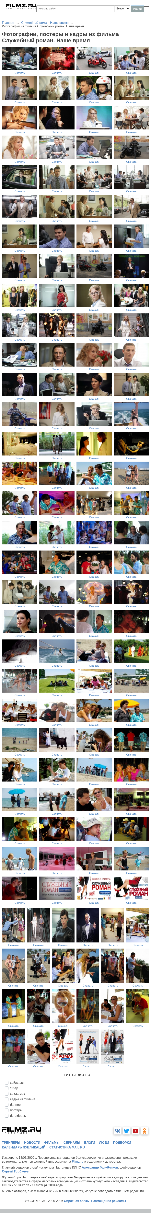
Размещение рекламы (108, 1201)
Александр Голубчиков (100, 1167)
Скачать (20, 72)
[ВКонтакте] (117, 1130)
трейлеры (11, 1142)
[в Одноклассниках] (144, 1130)
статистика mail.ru (67, 1147)
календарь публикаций (23, 1147)
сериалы (72, 1142)
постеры (16, 1110)
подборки (122, 1142)
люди (104, 1142)
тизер (14, 1088)
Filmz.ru (78, 1161)
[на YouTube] (135, 1130)
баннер (15, 1104)
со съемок (17, 1093)
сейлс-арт (17, 1082)
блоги (89, 1142)
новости (32, 1142)
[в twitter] (126, 1130)
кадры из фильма (22, 1099)
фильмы (52, 1142)
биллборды (18, 1115)
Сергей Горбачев (15, 1171)
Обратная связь (76, 1201)
